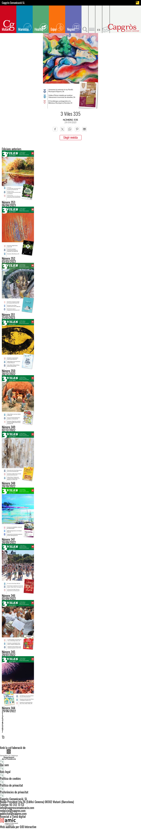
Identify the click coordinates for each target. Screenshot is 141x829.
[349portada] (70, 400)
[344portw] (70, 681)
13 (3, 737)
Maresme (23, 29)
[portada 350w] (70, 344)
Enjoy (54, 29)
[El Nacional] (137, 2)
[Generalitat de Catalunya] (70, 754)
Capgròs (123, 28)
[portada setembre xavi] (70, 569)
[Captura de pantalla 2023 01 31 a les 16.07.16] (70, 288)
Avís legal (5, 771)
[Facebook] (55, 129)
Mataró (6, 29)
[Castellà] (98, 19)
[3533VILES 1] (70, 175)
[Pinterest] (77, 129)
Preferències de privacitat (14, 792)
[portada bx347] (70, 513)
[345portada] (70, 625)
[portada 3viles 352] (70, 232)
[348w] (70, 456)
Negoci (71, 29)
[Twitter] (62, 129)
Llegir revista (71, 137)
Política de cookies (10, 778)
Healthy (39, 29)
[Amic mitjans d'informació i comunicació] (70, 821)
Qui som (4, 765)
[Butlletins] (106, 19)
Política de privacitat (11, 785)
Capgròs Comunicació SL (13, 2)
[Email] (84, 129)
